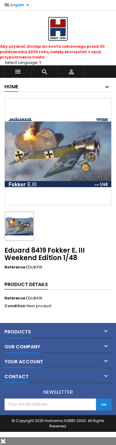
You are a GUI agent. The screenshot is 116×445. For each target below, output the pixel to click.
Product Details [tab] (26, 284)
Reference (14, 267)
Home (11, 86)
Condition (15, 306)
